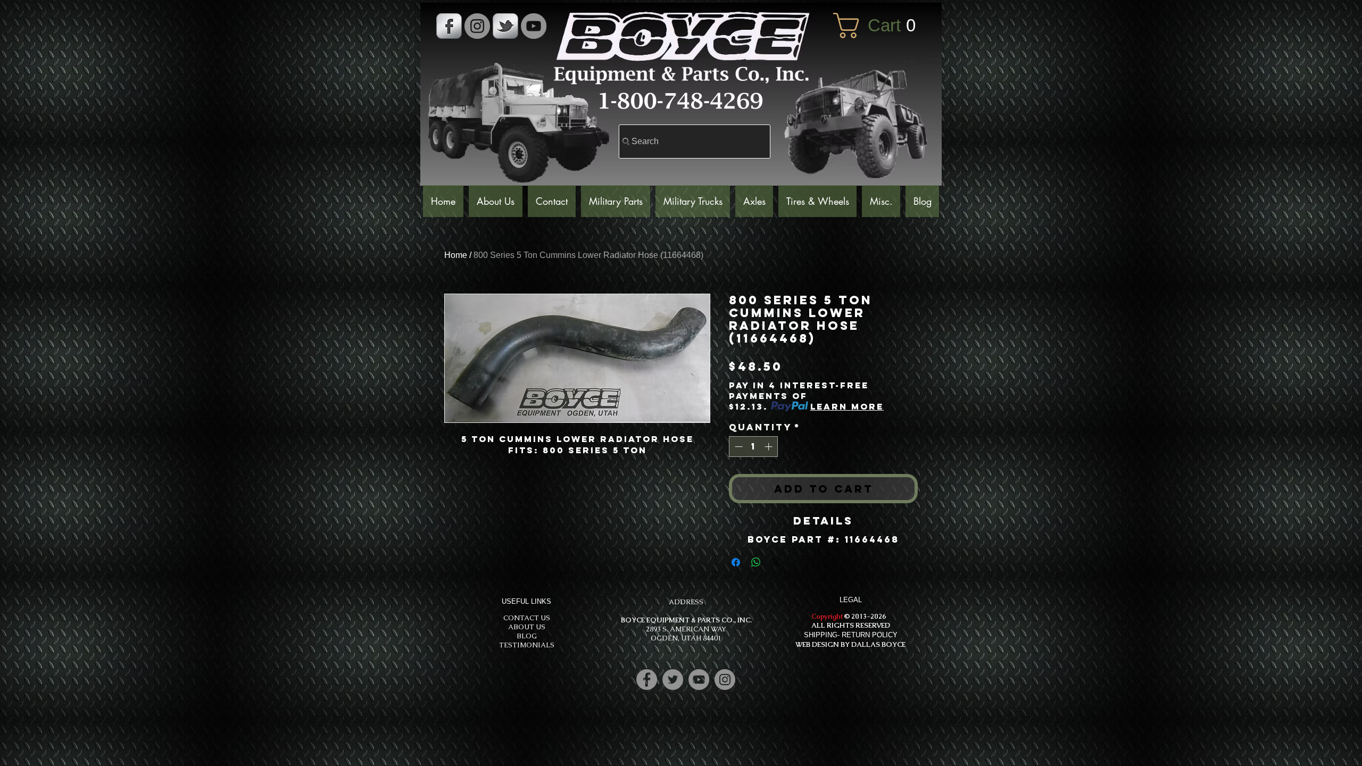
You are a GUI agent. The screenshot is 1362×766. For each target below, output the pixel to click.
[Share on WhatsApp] (756, 562)
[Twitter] (672, 679)
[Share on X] (776, 562)
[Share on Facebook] (735, 562)
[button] (882, 25)
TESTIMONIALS (526, 645)
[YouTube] (533, 26)
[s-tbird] (505, 26)
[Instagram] (725, 679)
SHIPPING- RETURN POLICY (851, 635)
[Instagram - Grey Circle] (477, 26)
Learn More (847, 406)
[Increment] (769, 446)
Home (455, 255)
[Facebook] (646, 679)
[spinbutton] (753, 446)
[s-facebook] (449, 26)
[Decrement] (737, 446)
